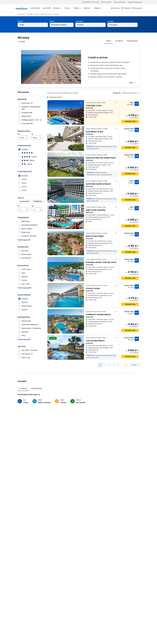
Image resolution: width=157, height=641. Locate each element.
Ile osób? (111, 21)
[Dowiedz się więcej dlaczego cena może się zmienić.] (138, 115)
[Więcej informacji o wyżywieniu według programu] (41, 120)
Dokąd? (20, 21)
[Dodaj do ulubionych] (81, 103)
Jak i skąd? (79, 21)
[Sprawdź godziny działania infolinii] (97, 2)
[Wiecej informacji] (31, 171)
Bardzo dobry (129, 129)
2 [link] (104, 365)
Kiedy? (52, 21)
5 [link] (118, 365)
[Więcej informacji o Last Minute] (32, 354)
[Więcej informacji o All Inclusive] (32, 103)
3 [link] (109, 365)
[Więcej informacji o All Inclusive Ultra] (101, 219)
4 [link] (113, 365)
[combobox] (22, 137)
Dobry (132, 103)
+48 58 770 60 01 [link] (90, 2)
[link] (21, 8)
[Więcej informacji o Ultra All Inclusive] (101, 141)
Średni (131, 181)
